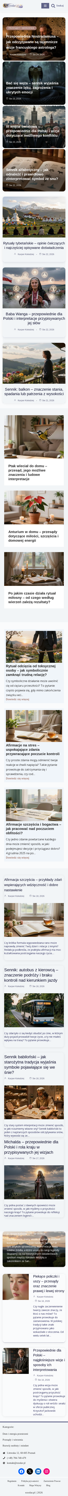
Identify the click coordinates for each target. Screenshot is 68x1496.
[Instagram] (46, 1471)
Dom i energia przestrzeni (15, 1434)
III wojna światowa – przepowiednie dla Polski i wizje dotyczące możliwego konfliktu (32, 131)
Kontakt (21, 1485)
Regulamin (11, 1481)
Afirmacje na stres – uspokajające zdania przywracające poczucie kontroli (33, 749)
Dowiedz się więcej (17, 699)
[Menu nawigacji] (45, 6)
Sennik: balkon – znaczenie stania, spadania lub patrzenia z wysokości (34, 391)
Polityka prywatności (30, 1481)
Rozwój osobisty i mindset (16, 1445)
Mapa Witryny (35, 1485)
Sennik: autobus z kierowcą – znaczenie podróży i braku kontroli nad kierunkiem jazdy (31, 975)
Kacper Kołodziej (18, 54)
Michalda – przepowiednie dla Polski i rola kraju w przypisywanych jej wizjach (31, 1147)
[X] (30, 1471)
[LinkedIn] (38, 1471)
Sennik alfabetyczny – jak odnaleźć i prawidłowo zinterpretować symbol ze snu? (32, 174)
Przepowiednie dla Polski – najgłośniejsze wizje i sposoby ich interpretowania (49, 1360)
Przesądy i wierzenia (21, 28)
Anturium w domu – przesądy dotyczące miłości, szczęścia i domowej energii (33, 536)
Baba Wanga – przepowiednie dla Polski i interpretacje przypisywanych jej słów (34, 318)
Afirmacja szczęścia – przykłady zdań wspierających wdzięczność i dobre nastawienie (33, 885)
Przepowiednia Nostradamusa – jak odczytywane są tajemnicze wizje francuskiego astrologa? (32, 41)
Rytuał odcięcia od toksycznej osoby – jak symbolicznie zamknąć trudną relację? (31, 670)
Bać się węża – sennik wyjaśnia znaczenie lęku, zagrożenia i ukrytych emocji (32, 87)
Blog (48, 1485)
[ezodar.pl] (13, 5)
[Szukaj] (57, 6)
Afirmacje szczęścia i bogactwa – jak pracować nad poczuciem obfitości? (33, 828)
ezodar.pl (30, 1492)
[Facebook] (21, 1471)
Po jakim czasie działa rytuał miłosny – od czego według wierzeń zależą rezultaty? (32, 597)
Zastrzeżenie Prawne (52, 1481)
